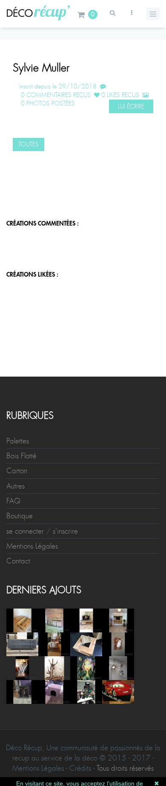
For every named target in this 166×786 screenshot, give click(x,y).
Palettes (17, 441)
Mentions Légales (32, 546)
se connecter (25, 531)
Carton (16, 470)
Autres (15, 486)
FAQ (13, 501)
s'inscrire (65, 531)
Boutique (19, 515)
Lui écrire (131, 106)
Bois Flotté (21, 455)
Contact (18, 561)
